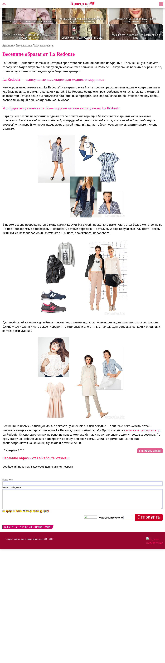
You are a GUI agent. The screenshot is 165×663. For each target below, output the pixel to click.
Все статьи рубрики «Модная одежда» (28, 530)
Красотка (8, 48)
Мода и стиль (24, 48)
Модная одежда (43, 48)
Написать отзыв (150, 454)
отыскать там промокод (143, 434)
